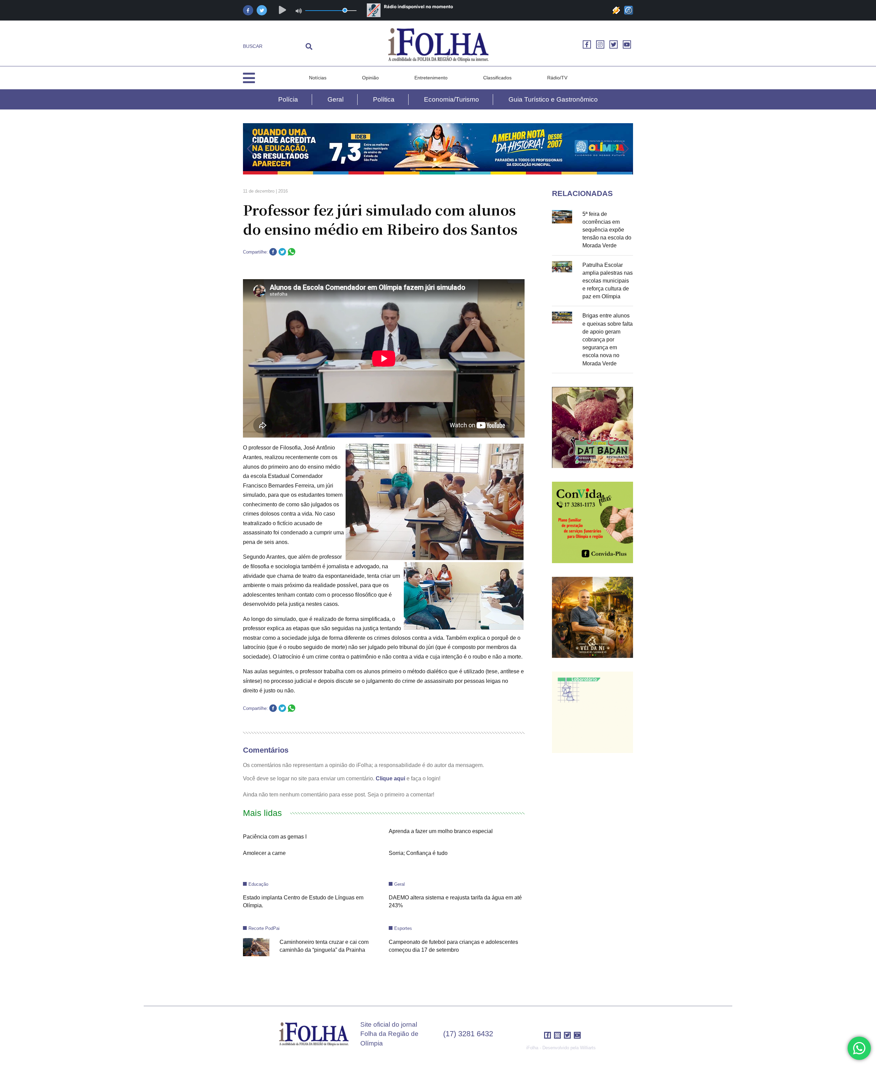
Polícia (288, 99)
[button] (251, 148)
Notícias (317, 77)
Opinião (370, 77)
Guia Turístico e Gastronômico (553, 99)
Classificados (497, 77)
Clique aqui (390, 778)
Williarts (588, 1047)
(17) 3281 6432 (468, 1033)
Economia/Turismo (451, 99)
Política (384, 99)
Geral (335, 99)
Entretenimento (431, 77)
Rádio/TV (557, 77)
